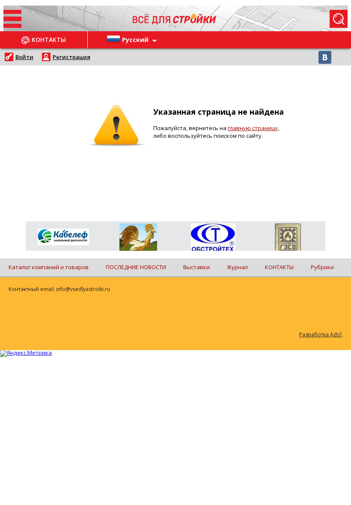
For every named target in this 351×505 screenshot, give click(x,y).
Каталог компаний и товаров (49, 267)
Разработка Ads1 (320, 334)
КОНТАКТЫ (279, 267)
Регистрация (71, 57)
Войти (24, 57)
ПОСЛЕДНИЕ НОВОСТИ (136, 267)
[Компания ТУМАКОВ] (138, 238)
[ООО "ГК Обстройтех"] (213, 238)
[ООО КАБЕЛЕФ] (63, 237)
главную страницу (253, 128)
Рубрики (322, 267)
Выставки (196, 267)
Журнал (237, 267)
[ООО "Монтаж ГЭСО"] (288, 238)
